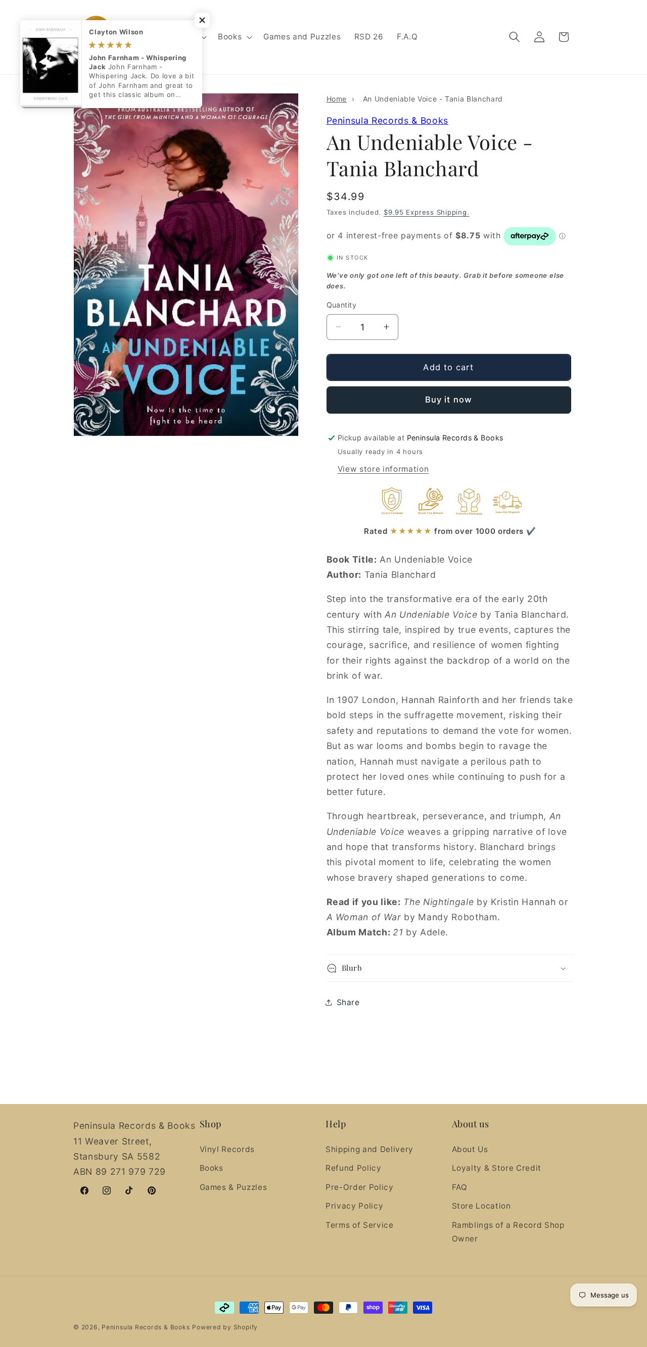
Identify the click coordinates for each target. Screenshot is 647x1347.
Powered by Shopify (225, 1327)
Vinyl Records (227, 1149)
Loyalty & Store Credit (497, 1168)
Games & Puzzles (233, 1186)
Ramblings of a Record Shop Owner (508, 1231)
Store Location (481, 1206)
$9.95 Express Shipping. (427, 212)
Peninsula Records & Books (388, 120)
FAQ (460, 1186)
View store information (383, 469)
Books (211, 1168)
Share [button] (348, 1002)
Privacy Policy (354, 1206)
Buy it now (448, 399)
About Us (470, 1149)
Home (337, 98)
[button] (234, 36)
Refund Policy (354, 1168)
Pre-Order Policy (360, 1186)
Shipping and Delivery (369, 1149)
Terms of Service (360, 1225)
